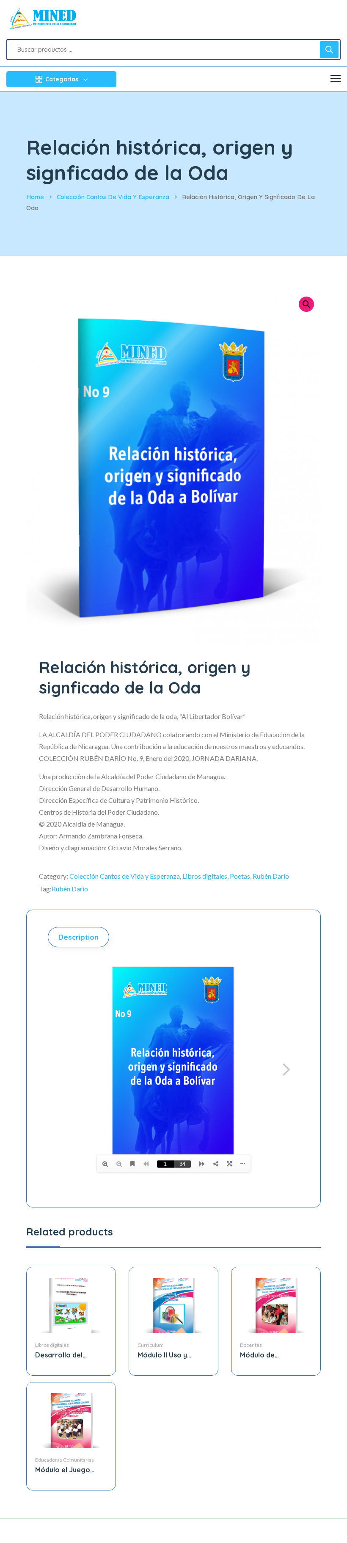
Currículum (151, 1345)
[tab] (79, 937)
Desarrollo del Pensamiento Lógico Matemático (69, 1355)
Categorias (61, 79)
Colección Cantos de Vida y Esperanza (113, 197)
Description (78, 936)
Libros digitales (204, 876)
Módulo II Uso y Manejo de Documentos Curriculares (162, 1355)
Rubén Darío (271, 876)
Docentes (251, 1345)
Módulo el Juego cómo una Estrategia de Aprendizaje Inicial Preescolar (70, 1469)
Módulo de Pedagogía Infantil (270, 1355)
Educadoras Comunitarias (64, 1460)
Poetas (240, 876)
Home (35, 197)
